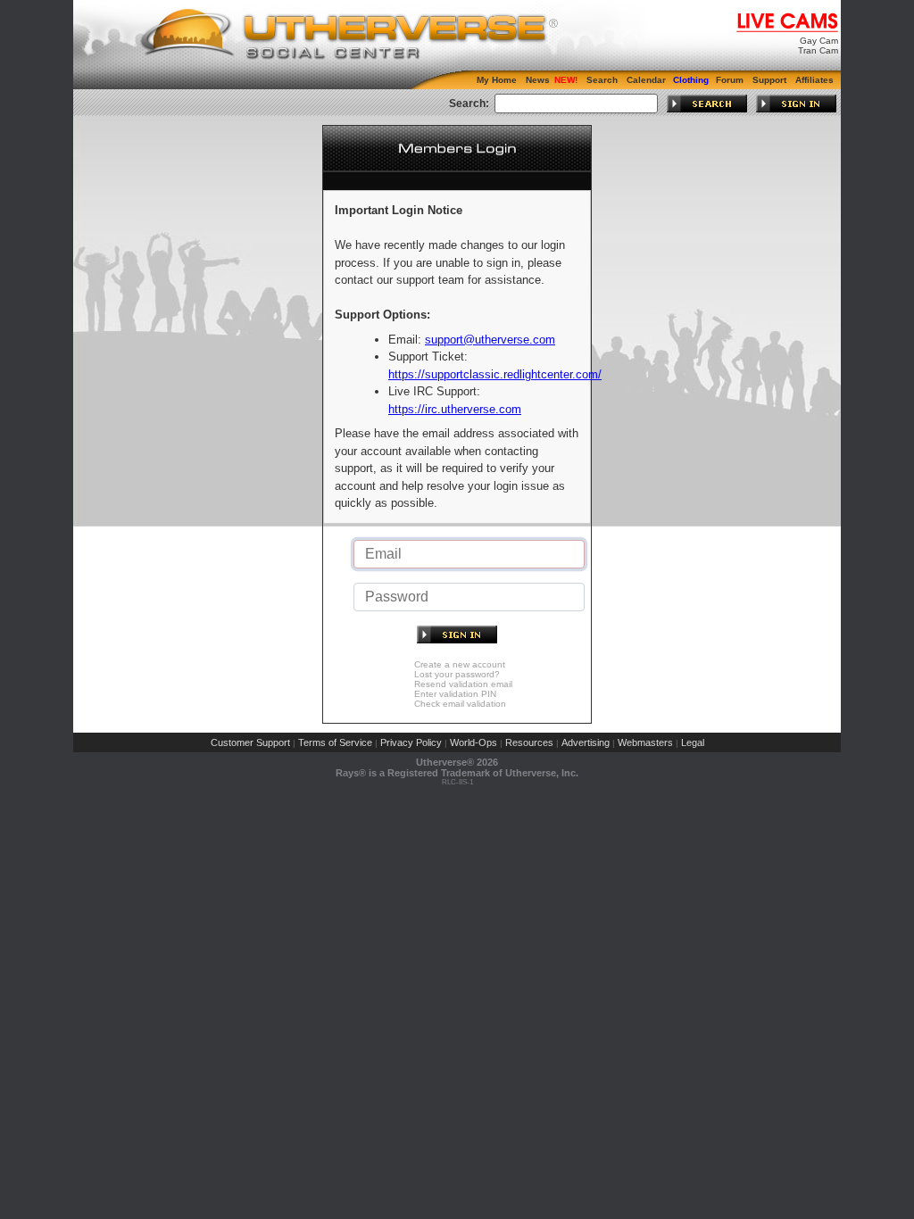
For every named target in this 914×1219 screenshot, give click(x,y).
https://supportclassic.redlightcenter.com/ (495, 374)
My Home (497, 80)
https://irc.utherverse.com (454, 409)
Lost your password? (457, 674)
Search (602, 80)
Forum (730, 80)
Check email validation (460, 704)
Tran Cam (818, 50)
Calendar (646, 80)
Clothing (691, 80)
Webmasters (645, 742)
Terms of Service (335, 742)
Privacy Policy (411, 742)
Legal (692, 742)
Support (769, 80)
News (538, 80)
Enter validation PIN (455, 694)
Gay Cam (819, 41)
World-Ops (473, 742)
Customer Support (250, 742)
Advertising (585, 742)
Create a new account (459, 664)
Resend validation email (463, 684)
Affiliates (814, 80)
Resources (529, 742)
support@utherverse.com (490, 339)
